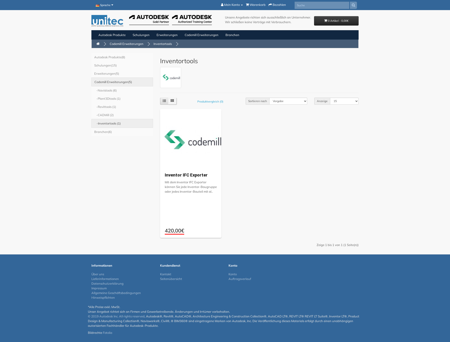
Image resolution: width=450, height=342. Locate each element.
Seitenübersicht (171, 279)
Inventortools (163, 44)
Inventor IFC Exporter (186, 175)
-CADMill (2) (104, 115)
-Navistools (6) (105, 90)
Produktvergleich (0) (210, 101)
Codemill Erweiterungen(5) (113, 82)
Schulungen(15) (105, 65)
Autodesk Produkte (112, 35)
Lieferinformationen (105, 279)
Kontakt (165, 274)
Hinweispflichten (103, 297)
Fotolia (107, 333)
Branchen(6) (103, 132)
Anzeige (322, 101)
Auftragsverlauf (240, 279)
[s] (353, 5)
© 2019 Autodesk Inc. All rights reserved (116, 316)
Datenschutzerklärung (107, 283)
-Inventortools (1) (107, 123)
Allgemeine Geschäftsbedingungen (116, 293)
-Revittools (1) (105, 107)
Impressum (99, 288)
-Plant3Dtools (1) (107, 98)
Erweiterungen (167, 35)
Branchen (232, 35)
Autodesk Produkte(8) (109, 57)
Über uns (97, 274)
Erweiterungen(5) (106, 73)
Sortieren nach (257, 101)
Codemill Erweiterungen (201, 35)
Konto (233, 274)
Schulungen (141, 35)
